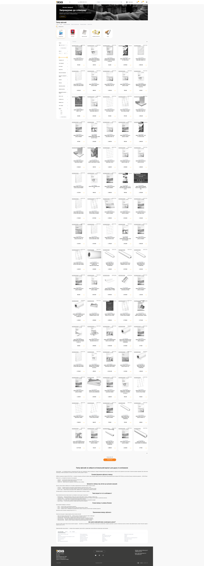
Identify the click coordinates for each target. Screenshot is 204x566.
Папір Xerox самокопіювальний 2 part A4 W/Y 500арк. (125, 239)
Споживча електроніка (66, 24)
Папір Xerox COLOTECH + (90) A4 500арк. (141, 340)
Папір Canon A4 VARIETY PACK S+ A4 (79, 111)
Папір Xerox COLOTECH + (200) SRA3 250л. (141, 213)
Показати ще (109, 459)
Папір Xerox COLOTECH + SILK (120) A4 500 (110, 111)
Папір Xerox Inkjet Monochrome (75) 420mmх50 (141, 442)
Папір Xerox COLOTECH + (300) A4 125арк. (125, 136)
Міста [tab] (66, 531)
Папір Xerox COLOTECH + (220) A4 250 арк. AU (79, 238)
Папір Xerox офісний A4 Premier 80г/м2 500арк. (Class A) (141, 85)
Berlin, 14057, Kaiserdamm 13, (140, 553)
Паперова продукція (83, 24)
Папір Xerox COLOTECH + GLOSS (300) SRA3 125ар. (94, 238)
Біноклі (103, 537)
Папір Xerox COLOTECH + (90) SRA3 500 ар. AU (94, 340)
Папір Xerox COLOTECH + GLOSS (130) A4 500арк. (79, 187)
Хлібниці (59, 540)
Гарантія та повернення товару (62, 559)
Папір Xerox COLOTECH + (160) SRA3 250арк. (110, 391)
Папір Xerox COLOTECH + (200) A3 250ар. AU (125, 162)
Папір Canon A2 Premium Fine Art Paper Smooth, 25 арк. (140, 187)
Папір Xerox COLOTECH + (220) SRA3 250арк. (79, 162)
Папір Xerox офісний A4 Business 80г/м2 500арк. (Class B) (109, 60)
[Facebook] (103, 555)
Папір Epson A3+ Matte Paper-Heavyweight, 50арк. (141, 315)
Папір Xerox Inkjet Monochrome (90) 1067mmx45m (110, 264)
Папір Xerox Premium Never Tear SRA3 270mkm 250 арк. (78, 442)
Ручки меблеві (104, 540)
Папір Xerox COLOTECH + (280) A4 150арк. (110, 417)
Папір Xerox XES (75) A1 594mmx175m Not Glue (94, 315)
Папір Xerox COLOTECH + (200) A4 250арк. (94, 442)
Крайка (125, 536)
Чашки (103, 541)
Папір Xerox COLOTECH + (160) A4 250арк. (79, 136)
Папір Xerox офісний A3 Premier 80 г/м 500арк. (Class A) (125, 392)
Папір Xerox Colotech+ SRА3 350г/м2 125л (110, 238)
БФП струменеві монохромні (63, 541)
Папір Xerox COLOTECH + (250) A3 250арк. (110, 213)
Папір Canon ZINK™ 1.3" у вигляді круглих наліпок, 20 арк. (125, 187)
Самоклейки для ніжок (106, 536)
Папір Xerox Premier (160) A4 (94, 187)
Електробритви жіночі (84, 535)
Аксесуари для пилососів (106, 535)
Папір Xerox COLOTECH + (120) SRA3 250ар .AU (94, 111)
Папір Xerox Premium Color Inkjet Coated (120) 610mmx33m (78, 315)
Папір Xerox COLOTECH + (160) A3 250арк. (141, 289)
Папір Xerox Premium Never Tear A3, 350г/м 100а (109, 340)
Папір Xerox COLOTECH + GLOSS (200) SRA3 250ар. (79, 366)
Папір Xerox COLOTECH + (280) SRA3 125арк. (79, 417)
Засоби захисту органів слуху (63, 534)
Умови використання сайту (61, 556)
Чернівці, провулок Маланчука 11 (141, 550)
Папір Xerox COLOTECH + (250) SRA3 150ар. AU (141, 111)
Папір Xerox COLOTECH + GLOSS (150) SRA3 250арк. (78, 264)
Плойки (125, 535)
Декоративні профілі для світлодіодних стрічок (66, 536)
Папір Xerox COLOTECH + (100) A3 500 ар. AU (125, 366)
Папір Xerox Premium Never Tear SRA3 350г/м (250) (109, 366)
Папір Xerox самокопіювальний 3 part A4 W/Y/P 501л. (94, 136)
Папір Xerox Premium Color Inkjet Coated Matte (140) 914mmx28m (125, 341)
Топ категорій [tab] (60, 531)
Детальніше (63, 16)
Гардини (103, 534)
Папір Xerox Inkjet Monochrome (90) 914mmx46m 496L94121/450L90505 (140, 264)
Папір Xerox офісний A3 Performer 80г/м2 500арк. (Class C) (78, 341)
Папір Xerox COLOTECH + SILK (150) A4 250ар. (125, 111)
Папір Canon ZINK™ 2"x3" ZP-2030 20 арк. (141, 136)
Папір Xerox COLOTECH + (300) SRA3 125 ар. (110, 162)
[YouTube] (95, 555)
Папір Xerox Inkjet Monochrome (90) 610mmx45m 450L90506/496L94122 (125, 417)
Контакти (58, 555)
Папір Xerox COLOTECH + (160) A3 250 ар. (141, 162)
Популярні (74, 41)
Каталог (61, 24)
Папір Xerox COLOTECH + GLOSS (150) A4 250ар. (94, 417)
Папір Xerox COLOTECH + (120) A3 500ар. (94, 289)
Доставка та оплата (60, 553)
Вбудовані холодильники (128, 534)
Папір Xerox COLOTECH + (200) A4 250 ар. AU (79, 60)
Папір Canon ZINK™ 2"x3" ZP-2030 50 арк (125, 60)
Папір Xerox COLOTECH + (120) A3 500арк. (125, 442)
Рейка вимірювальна (83, 534)
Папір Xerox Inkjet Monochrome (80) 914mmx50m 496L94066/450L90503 (140, 366)
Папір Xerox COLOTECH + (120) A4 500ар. (94, 85)
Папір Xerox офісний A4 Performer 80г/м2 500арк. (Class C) (94, 60)
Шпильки (59, 535)
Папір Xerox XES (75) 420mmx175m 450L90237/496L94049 (94, 264)
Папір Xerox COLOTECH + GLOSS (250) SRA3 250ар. (79, 213)
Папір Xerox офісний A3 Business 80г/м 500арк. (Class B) (94, 366)
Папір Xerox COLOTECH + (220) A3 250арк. (125, 213)
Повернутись (61, 26)
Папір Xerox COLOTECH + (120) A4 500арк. (110, 187)
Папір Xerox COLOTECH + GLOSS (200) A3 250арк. (94, 213)
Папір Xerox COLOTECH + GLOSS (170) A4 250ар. (141, 391)
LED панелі (126, 541)
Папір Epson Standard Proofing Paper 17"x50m (110, 289)
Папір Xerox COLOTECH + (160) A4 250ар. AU (141, 417)
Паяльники (126, 540)
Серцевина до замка (83, 540)
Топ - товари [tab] (72, 531)
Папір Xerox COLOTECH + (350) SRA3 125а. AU (110, 85)
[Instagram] (99, 555)
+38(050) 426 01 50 (138, 551)
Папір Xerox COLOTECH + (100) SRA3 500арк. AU (141, 60)
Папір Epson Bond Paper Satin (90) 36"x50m (125, 289)
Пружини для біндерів (84, 537)
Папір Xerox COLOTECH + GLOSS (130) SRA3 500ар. (79, 85)
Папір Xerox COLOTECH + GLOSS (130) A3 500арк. (125, 315)
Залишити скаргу (99, 551)
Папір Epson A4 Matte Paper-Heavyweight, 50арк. (94, 162)
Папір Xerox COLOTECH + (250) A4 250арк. (79, 391)
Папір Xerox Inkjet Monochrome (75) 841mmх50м (110, 443)
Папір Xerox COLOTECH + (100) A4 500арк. (79, 289)
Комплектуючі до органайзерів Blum (130, 537)
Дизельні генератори (61, 537)
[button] (121, 2)
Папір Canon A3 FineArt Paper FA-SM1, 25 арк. (110, 315)
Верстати (81, 541)
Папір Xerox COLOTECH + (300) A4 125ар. (125, 85)
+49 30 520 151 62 (138, 554)
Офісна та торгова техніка (75, 24)
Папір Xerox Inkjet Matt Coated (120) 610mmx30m (94, 391)
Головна (57, 24)
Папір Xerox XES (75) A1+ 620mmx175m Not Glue (125, 264)
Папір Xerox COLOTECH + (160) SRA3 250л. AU (110, 136)
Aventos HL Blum (83, 536)
